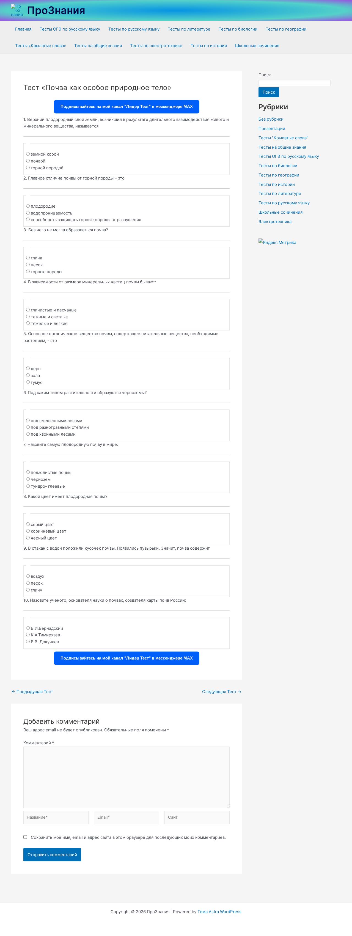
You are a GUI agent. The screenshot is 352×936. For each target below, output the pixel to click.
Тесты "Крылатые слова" (283, 137)
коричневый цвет (48, 531)
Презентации (271, 128)
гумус (36, 382)
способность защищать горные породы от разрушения (86, 219)
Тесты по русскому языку (134, 29)
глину (36, 590)
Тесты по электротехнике (156, 45)
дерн (36, 368)
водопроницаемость (51, 213)
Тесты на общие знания (98, 45)
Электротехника (275, 221)
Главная (23, 29)
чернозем (41, 479)
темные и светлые (49, 316)
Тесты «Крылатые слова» (40, 45)
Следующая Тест (221, 692)
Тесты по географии (286, 29)
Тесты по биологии (238, 29)
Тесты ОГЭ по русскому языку (70, 29)
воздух (37, 576)
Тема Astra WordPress (219, 911)
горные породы (46, 271)
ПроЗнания (56, 10)
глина (36, 258)
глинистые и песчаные (54, 310)
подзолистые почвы (51, 472)
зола (35, 375)
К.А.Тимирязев (45, 634)
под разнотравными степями (60, 427)
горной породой (47, 167)
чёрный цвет (44, 538)
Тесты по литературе (189, 29)
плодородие (43, 206)
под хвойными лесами (53, 434)
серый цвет (42, 524)
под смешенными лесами (56, 420)
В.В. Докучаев (45, 641)
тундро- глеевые (48, 486)
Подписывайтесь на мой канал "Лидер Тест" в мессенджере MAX (127, 106)
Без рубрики (271, 119)
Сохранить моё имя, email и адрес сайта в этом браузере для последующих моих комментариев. (128, 837)
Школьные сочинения (257, 45)
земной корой (45, 154)
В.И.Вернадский (47, 628)
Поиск (264, 74)
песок (37, 264)
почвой (38, 161)
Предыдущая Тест (32, 692)
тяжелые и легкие (49, 323)
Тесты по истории (209, 45)
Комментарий (38, 742)
